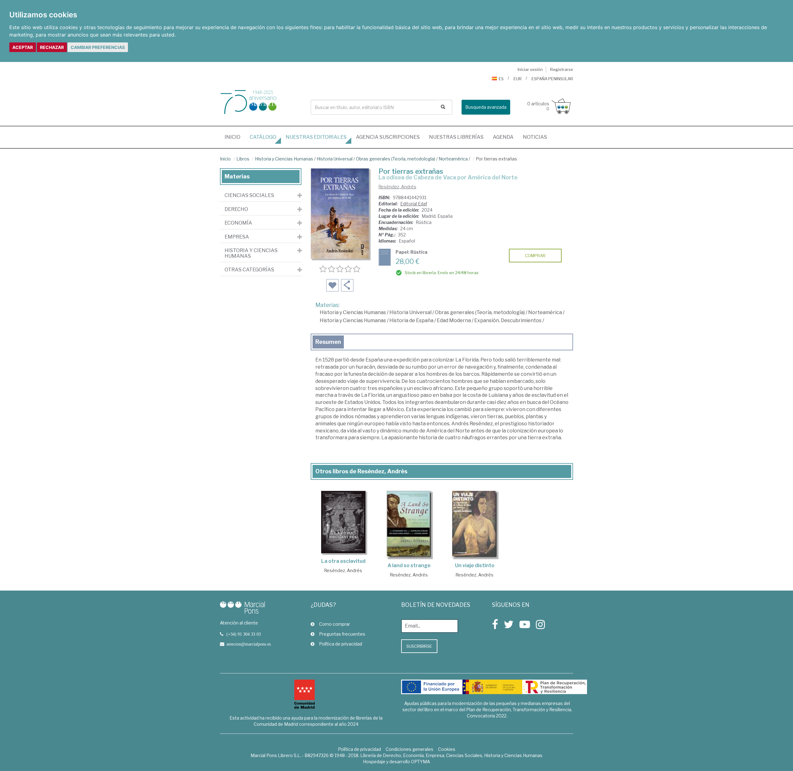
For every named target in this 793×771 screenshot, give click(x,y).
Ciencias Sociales (249, 195)
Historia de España (411, 320)
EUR (518, 78)
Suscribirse (419, 646)
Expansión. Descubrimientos (507, 320)
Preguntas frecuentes (342, 634)
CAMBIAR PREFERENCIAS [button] (98, 47)
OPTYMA (420, 761)
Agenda (503, 137)
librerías (456, 137)
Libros (242, 158)
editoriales (316, 137)
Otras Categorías (249, 270)
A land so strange (409, 565)
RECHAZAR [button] (52, 47)
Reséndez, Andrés (397, 186)
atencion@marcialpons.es (248, 644)
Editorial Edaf (413, 203)
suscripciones (388, 137)
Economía (238, 223)
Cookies (446, 749)
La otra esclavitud (343, 561)
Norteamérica (453, 158)
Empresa (237, 237)
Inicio (235, 137)
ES (501, 78)
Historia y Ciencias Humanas (284, 158)
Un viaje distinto (474, 565)
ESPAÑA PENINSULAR (552, 78)
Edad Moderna (454, 320)
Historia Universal (335, 158)
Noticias (535, 137)
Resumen (328, 342)
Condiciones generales (409, 749)
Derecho (236, 209)
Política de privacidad (340, 643)
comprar (535, 255)
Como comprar (334, 624)
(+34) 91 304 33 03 (243, 634)
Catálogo (263, 137)
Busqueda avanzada (485, 107)
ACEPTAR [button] (22, 47)
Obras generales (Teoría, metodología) (395, 158)
